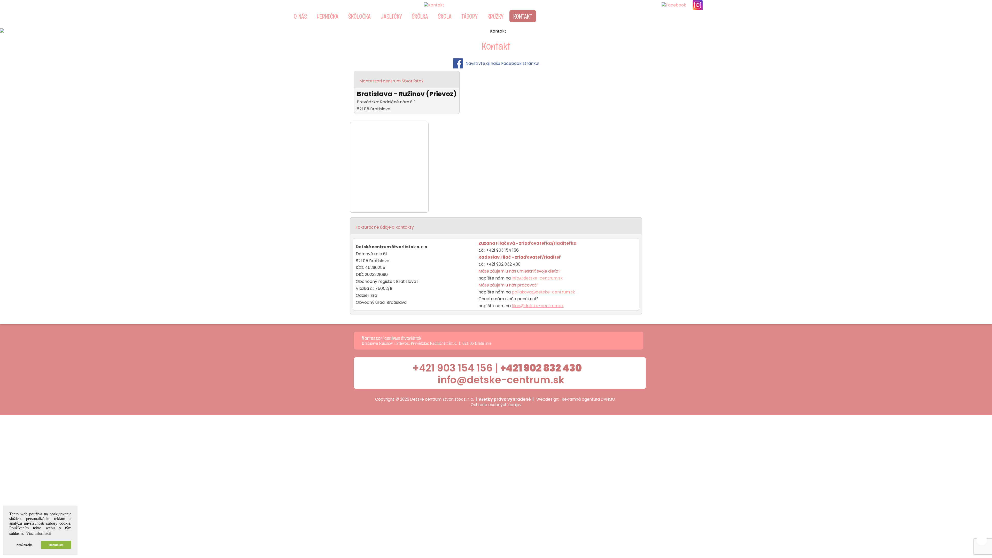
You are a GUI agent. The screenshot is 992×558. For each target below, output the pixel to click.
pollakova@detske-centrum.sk (543, 292)
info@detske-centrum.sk (537, 278)
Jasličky (391, 16)
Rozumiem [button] (56, 544)
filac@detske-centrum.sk (538, 306)
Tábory (469, 16)
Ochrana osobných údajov (496, 404)
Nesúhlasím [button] (25, 544)
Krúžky (495, 16)
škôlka (420, 16)
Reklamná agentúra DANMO (588, 399)
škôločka (359, 16)
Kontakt (522, 16)
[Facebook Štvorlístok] (674, 5)
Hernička (327, 16)
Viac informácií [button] (38, 533)
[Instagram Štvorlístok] (698, 5)
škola (445, 16)
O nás (300, 16)
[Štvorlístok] (475, 5)
